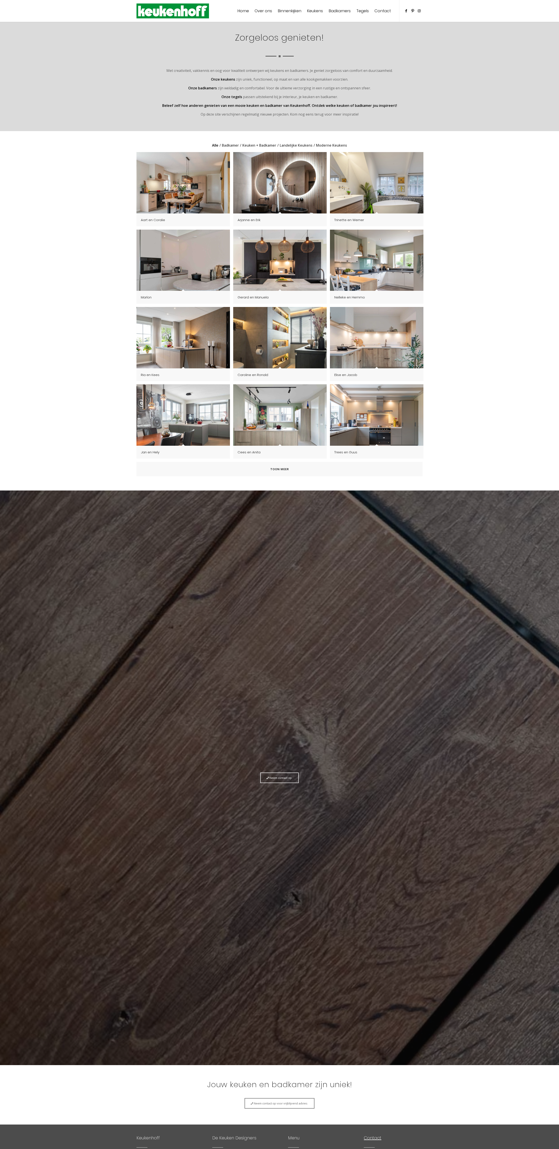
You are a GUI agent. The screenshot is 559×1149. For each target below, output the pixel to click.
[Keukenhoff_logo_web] (172, 11)
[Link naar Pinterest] (412, 10)
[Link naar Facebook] (406, 10)
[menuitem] (243, 11)
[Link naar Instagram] (419, 10)
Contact (372, 1138)
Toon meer (279, 469)
